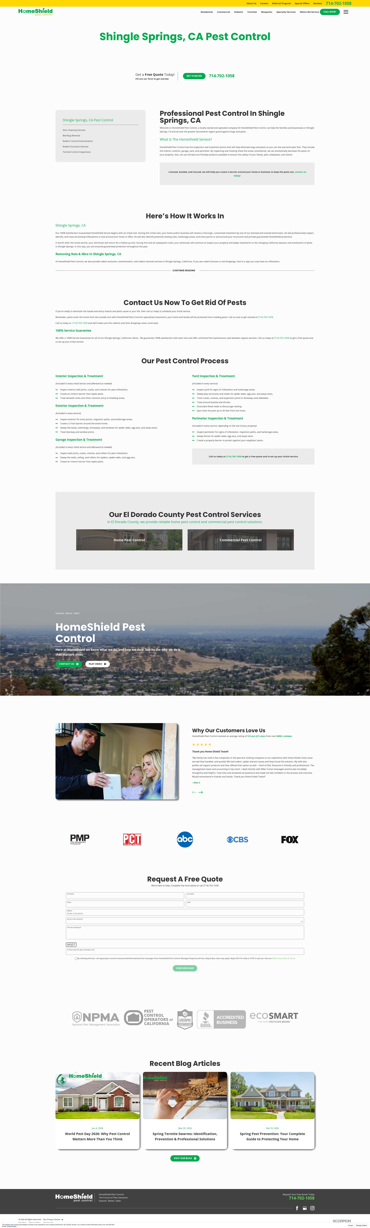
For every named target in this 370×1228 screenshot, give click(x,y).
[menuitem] (100, 130)
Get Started (194, 75)
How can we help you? (74, 927)
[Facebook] (297, 1208)
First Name (70, 894)
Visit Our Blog (183, 1158)
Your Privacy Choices (52, 1219)
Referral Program (281, 3)
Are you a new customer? (75, 919)
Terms (292, 958)
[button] (97, 664)
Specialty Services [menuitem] (286, 11)
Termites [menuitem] (252, 11)
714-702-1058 (339, 3)
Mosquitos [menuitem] (266, 11)
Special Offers (302, 3)
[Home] (35, 12)
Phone (69, 902)
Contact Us (66, 663)
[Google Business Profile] (305, 1208)
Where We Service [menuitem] (309, 11)
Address (69, 911)
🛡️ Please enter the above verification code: (81, 950)
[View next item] (200, 792)
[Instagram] (312, 1208)
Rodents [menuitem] (238, 11)
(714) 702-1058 (265, 317)
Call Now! (329, 11)
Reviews (317, 3)
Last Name (190, 894)
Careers (264, 3)
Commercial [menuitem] (223, 11)
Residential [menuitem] (207, 11)
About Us (251, 3)
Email (188, 902)
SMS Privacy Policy (280, 958)
